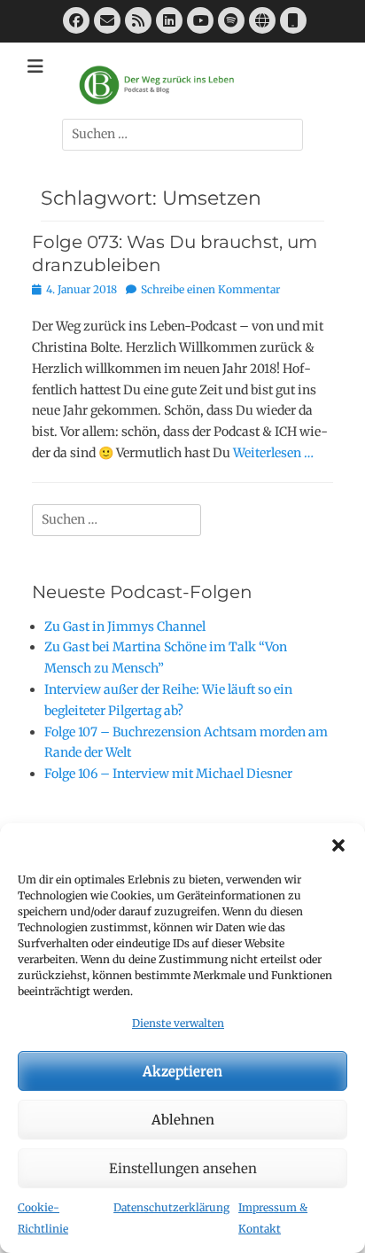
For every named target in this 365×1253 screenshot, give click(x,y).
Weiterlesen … (273, 453)
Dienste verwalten (178, 1023)
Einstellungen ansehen (183, 1168)
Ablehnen (182, 1119)
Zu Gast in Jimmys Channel (125, 626)
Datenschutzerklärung (171, 1207)
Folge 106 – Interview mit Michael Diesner (168, 774)
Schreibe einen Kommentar (210, 289)
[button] (338, 845)
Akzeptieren (182, 1070)
